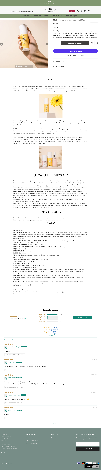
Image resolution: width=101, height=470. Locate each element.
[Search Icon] (78, 11)
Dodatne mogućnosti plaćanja (75, 55)
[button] (42, 314)
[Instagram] (4, 452)
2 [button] (48, 423)
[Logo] (50, 10)
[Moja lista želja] (85, 12)
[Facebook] (1, 452)
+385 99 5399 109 (28, 11)
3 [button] (50, 423)
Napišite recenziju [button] (82, 317)
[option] (24, 44)
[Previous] (1, 44)
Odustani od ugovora (92, 466)
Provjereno (50, 335)
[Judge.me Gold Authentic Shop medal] (46, 330)
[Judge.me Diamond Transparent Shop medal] (54, 330)
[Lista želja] (92, 43)
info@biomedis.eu (11, 448)
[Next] (47, 44)
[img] (8, 344)
